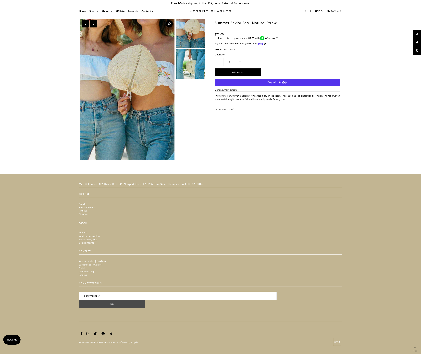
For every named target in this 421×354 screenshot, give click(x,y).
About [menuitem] (105, 11)
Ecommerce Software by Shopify (122, 342)
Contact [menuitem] (146, 11)
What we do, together (89, 236)
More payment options (226, 89)
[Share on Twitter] (417, 42)
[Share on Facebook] (417, 34)
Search (82, 203)
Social (82, 268)
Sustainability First (88, 239)
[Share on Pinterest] (417, 51)
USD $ (318, 11)
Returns (83, 210)
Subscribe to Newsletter (90, 264)
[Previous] (85, 23)
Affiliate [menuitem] (120, 11)
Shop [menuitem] (92, 11)
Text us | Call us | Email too (92, 261)
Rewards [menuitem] (133, 11)
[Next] (93, 23)
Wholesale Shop (87, 271)
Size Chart (84, 214)
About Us (83, 232)
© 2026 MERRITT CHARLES (92, 342)
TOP (415, 350)
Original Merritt (86, 242)
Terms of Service (87, 207)
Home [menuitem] (82, 11)
